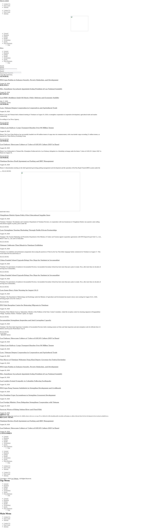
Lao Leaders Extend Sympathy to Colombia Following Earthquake (25, 381)
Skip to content (4, 1)
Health (6, 38)
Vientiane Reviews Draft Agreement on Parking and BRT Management (27, 161)
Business (6, 35)
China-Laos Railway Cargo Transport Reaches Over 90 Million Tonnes (27, 128)
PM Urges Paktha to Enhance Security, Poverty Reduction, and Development (29, 80)
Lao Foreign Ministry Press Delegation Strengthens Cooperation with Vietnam (29, 402)
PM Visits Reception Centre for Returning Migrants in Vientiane (24, 305)
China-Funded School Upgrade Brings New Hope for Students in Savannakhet (30, 260)
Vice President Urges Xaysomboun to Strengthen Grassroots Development (27, 395)
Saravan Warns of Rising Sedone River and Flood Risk (21, 409)
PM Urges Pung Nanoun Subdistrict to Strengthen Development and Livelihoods (30, 388)
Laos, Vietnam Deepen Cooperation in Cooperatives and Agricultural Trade (28, 108)
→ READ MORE (5, 171)
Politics (6, 36)
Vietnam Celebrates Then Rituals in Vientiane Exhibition (21, 245)
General (6, 33)
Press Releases (8, 43)
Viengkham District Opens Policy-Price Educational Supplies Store (25, 215)
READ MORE (4, 122)
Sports (5, 41)
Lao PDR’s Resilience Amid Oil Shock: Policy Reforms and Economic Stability (29, 98)
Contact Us (7, 4)
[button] (79, 48)
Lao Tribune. (15, 478)
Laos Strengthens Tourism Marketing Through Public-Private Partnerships (28, 230)
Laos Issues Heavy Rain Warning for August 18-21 (19, 290)
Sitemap (6, 7)
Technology (7, 40)
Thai (8, 45)
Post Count (7, 5)
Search (2, 66)
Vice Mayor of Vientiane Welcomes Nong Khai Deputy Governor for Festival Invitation (33, 360)
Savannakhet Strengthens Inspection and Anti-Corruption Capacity (25, 320)
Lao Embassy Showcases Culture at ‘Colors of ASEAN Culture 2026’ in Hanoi (29, 144)
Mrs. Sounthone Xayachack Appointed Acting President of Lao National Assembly (31, 89)
